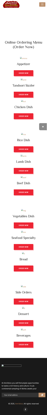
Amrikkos (19, 403)
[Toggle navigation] (42, 4)
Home (16, 20)
